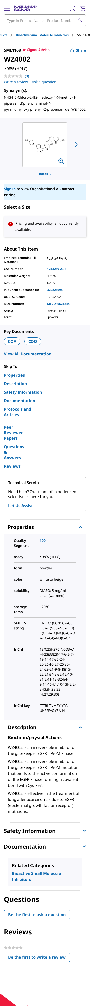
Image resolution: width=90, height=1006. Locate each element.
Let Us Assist (20, 505)
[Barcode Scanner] (73, 8)
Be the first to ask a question (37, 914)
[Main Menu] (7, 8)
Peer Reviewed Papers (14, 432)
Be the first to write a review (39, 958)
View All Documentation (27, 353)
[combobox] (45, 20)
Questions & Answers (14, 452)
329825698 (55, 290)
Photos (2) (45, 174)
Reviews (12, 466)
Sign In (10, 188)
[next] (76, 144)
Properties (14, 375)
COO (33, 341)
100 (43, 540)
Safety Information (23, 392)
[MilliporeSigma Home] (25, 8)
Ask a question (44, 81)
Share (81, 50)
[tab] (46, 35)
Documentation (19, 400)
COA (12, 341)
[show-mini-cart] (83, 8)
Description (15, 383)
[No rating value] (14, 76)
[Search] (80, 20)
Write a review (16, 81)
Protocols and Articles (17, 411)
